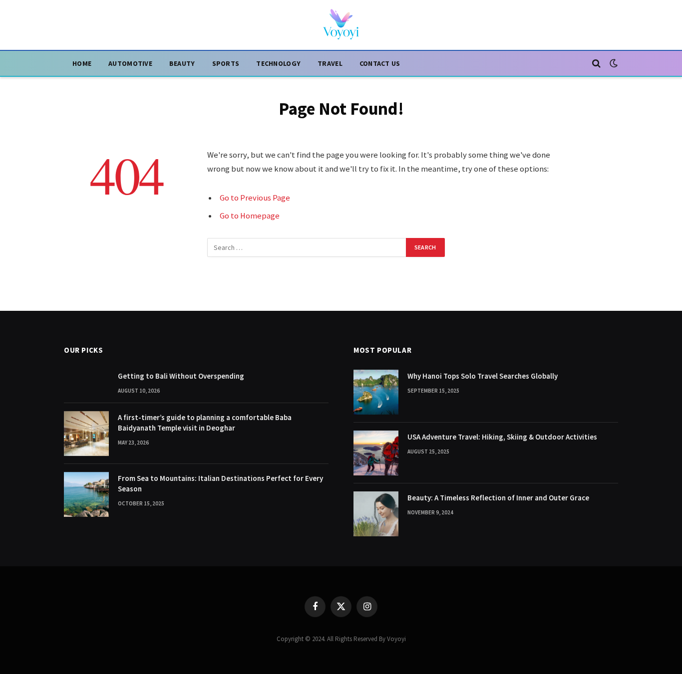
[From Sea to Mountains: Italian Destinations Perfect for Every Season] (86, 494)
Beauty (182, 63)
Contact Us (379, 63)
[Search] (596, 63)
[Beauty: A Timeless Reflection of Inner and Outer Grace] (375, 513)
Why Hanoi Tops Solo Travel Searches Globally (482, 376)
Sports (226, 63)
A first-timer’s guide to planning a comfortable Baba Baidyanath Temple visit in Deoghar (205, 423)
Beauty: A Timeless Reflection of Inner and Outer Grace (498, 497)
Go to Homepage (250, 216)
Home (81, 63)
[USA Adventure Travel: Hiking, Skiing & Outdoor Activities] (375, 453)
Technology (278, 63)
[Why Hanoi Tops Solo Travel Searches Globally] (375, 392)
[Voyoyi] (341, 25)
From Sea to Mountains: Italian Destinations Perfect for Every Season (220, 483)
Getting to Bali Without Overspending (181, 376)
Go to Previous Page (255, 198)
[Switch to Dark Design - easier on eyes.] (612, 63)
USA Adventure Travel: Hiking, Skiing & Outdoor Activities (502, 437)
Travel (330, 63)
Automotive (130, 63)
